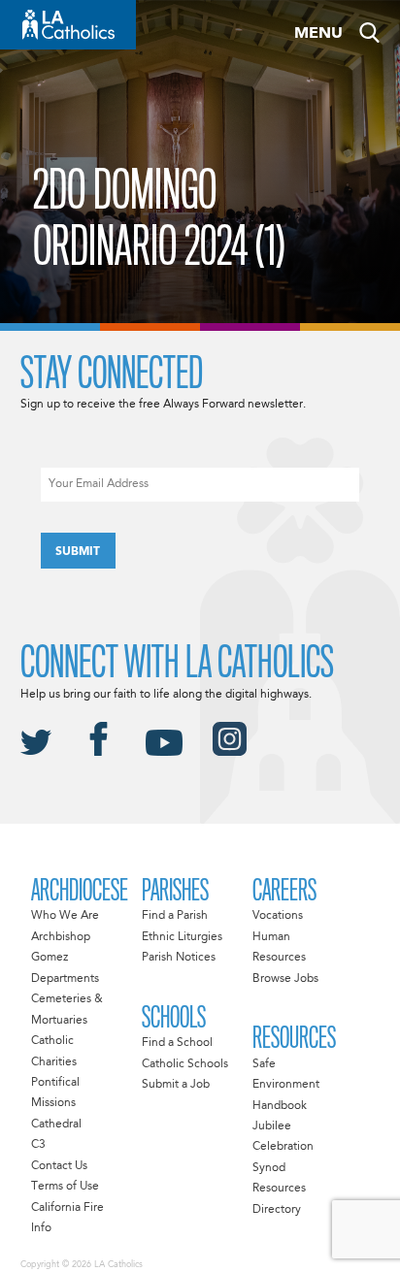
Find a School (177, 1043)
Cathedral (56, 1124)
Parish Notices (179, 957)
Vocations (277, 916)
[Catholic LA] (68, 24)
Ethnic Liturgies (182, 937)
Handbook (279, 1106)
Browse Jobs (285, 979)
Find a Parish (175, 916)
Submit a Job (176, 1085)
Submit (77, 552)
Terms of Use (65, 1186)
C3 (38, 1145)
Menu (318, 34)
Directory (276, 1210)
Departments (65, 979)
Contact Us (59, 1166)
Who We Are (65, 916)
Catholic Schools (185, 1064)
